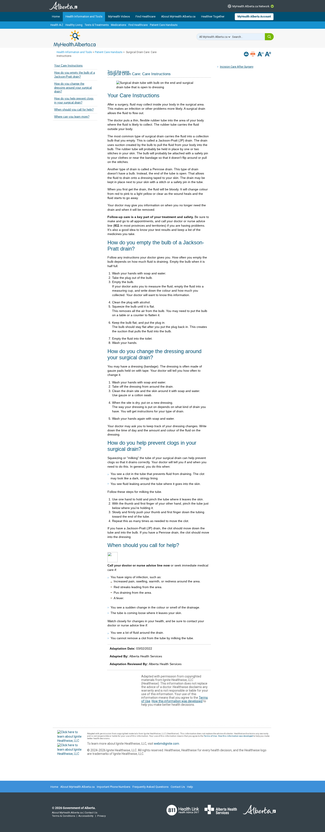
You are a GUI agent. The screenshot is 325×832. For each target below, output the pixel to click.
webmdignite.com (166, 743)
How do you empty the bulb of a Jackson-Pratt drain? (74, 74)
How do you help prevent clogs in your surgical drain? (74, 100)
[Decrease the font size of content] (260, 54)
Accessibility (85, 816)
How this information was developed (177, 701)
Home (56, 16)
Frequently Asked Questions (150, 786)
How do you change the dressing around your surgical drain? (73, 87)
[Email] (246, 54)
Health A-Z (56, 25)
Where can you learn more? (71, 116)
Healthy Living (73, 25)
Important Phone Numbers (113, 786)
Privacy (101, 816)
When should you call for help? (74, 109)
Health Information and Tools (83, 16)
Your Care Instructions (68, 65)
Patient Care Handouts (164, 25)
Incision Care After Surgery (236, 66)
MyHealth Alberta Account (254, 16)
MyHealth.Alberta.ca (75, 38)
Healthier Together (212, 16)
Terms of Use (210, 736)
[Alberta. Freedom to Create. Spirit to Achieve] (257, 812)
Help (190, 786)
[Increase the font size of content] (268, 54)
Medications (118, 25)
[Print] (253, 54)
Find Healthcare (145, 16)
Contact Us (178, 786)
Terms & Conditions (63, 816)
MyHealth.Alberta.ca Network (251, 6)
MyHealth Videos (119, 16)
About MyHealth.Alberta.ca (178, 16)
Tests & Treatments (97, 25)
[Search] (269, 36)
